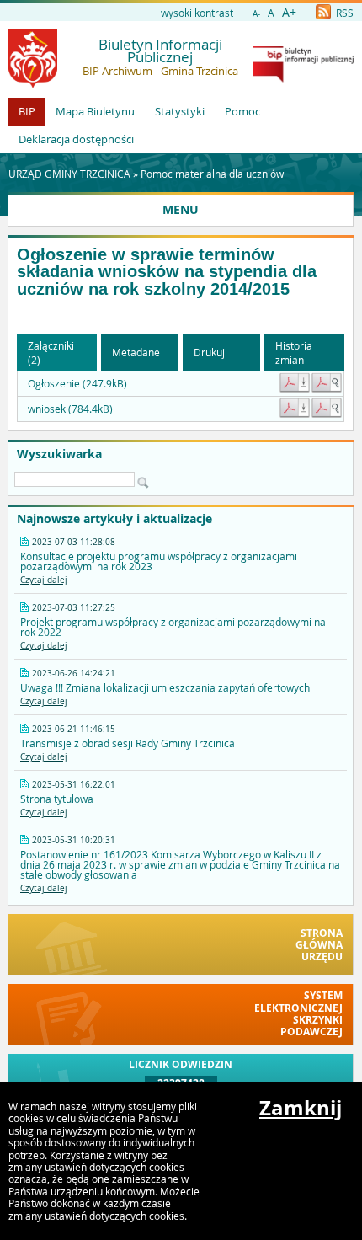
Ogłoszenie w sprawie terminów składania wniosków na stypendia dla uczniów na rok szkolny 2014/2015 (167, 271)
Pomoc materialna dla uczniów (212, 173)
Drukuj (209, 352)
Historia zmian (293, 352)
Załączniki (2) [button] (51, 352)
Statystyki (180, 111)
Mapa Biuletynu (95, 111)
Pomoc (242, 111)
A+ (289, 12)
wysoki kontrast (197, 12)
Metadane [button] (136, 352)
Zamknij (300, 1108)
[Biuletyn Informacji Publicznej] (303, 78)
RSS (343, 12)
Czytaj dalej (43, 580)
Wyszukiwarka (59, 454)
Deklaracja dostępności (76, 139)
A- (256, 13)
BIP (27, 111)
